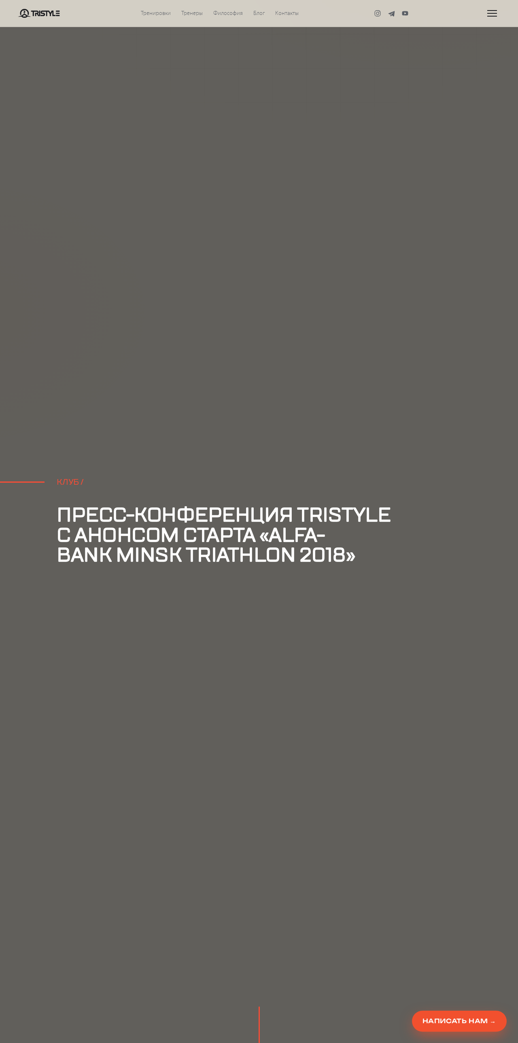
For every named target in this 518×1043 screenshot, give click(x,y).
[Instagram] (377, 13)
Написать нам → (459, 1021)
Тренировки (156, 13)
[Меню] (492, 13)
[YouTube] (405, 13)
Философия (228, 13)
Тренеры (192, 13)
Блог (259, 13)
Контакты (287, 13)
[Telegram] (391, 13)
